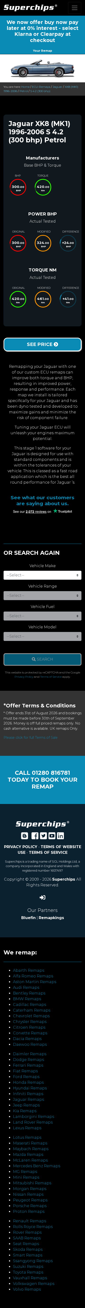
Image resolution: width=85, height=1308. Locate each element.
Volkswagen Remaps (33, 1283)
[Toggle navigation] (74, 8)
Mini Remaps (26, 1177)
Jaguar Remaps (28, 1099)
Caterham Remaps (31, 1010)
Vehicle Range (42, 586)
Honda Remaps (28, 1082)
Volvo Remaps (27, 1289)
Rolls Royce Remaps (33, 1226)
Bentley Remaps (29, 993)
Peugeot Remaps (30, 1200)
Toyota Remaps (28, 1272)
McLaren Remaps (30, 1160)
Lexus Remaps (27, 1128)
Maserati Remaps (30, 1143)
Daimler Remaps (29, 1054)
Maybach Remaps (30, 1149)
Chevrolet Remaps (31, 1016)
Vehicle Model (42, 627)
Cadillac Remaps (29, 1004)
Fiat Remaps (25, 1071)
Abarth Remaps (28, 970)
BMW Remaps (27, 999)
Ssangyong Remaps (33, 1261)
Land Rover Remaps (33, 1122)
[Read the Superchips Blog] (24, 837)
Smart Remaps (27, 1255)
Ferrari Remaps (28, 1065)
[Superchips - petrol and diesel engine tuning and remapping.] (42, 824)
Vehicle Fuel (43, 606)
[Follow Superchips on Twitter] (43, 837)
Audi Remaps (26, 987)
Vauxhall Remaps (30, 1278)
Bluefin (28, 918)
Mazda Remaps (28, 1154)
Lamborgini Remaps (33, 1116)
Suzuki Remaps (28, 1266)
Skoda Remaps (27, 1249)
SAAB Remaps (27, 1238)
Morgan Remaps (29, 1189)
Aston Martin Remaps (34, 982)
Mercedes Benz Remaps (36, 1166)
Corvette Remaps (30, 1033)
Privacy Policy (24, 676)
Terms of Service (51, 676)
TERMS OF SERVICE (48, 852)
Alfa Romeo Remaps (33, 976)
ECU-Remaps (41, 87)
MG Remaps (25, 1171)
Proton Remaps (28, 1211)
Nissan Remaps (28, 1194)
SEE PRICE (40, 344)
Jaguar (57, 87)
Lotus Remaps (27, 1137)
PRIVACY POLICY (20, 847)
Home (25, 87)
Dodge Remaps (28, 1059)
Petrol (24, 91)
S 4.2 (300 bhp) (40, 91)
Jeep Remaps (26, 1105)
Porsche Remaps (30, 1206)
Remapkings (51, 918)
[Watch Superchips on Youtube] (52, 837)
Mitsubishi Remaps (32, 1183)
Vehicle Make (43, 566)
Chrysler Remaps (30, 1021)
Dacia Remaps (27, 1039)
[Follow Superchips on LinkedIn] (60, 837)
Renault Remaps (29, 1221)
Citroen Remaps (29, 1027)
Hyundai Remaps (30, 1088)
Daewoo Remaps (30, 1044)
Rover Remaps (27, 1232)
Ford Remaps (26, 1076)
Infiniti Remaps (28, 1094)
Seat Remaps (26, 1244)
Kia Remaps (24, 1111)
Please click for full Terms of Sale (31, 737)
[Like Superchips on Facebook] (35, 837)
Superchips (64, 879)
